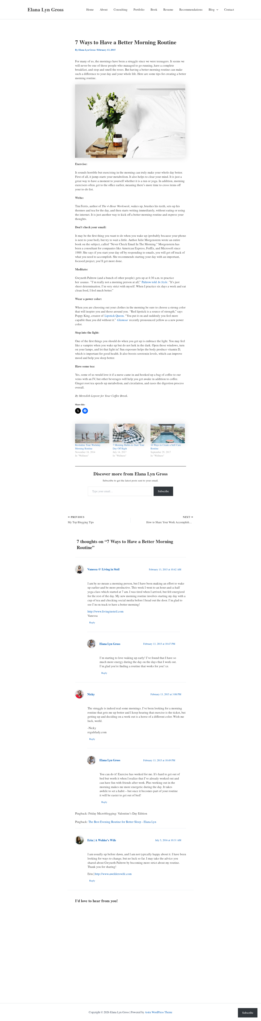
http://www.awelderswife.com (113, 874)
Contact (229, 9)
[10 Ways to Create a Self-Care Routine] (168, 433)
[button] (216, 9)
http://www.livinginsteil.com (105, 611)
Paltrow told (154, 282)
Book (154, 9)
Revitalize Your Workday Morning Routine (87, 446)
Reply (92, 622)
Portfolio (139, 9)
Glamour (122, 320)
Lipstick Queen (114, 316)
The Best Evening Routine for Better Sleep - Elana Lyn (122, 822)
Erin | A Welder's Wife (101, 840)
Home (90, 9)
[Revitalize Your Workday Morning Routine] (92, 433)
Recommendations (191, 9)
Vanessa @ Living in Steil (103, 569)
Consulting (120, 9)
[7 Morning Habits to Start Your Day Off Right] (130, 433)
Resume (168, 9)
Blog (212, 9)
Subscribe (163, 491)
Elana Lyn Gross (46, 9)
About (104, 9)
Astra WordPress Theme (158, 1012)
